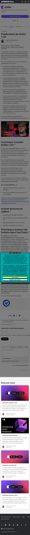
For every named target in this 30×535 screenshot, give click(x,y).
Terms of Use (16, 517)
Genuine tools (5, 519)
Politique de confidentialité (19, 270)
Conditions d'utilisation (12, 271)
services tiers (13, 272)
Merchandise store (8, 528)
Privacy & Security (6, 517)
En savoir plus (23, 263)
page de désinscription (21, 274)
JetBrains (12, 531)
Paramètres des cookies (15, 279)
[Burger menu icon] (28, 1)
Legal (23, 517)
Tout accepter (15, 277)
